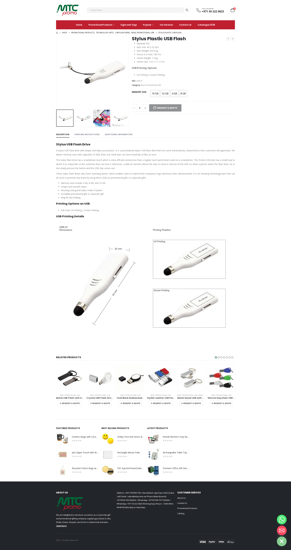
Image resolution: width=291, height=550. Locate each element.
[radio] (155, 93)
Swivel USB (202, 395)
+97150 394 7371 (155, 500)
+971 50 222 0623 (134, 503)
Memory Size (139, 91)
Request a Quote (71, 403)
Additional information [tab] (118, 134)
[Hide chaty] (282, 541)
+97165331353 (123, 500)
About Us (181, 498)
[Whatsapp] (282, 519)
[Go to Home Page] (57, 32)
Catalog (180, 513)
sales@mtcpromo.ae (136, 496)
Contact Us (185, 24)
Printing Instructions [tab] (87, 134)
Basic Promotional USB (151, 85)
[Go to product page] (69, 377)
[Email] (282, 530)
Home (79, 24)
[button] (57, 72)
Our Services (166, 24)
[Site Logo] (67, 10)
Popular (147, 24)
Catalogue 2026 (206, 24)
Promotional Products (100, 24)
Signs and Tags (128, 24)
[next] (233, 39)
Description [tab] (62, 134)
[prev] (228, 39)
